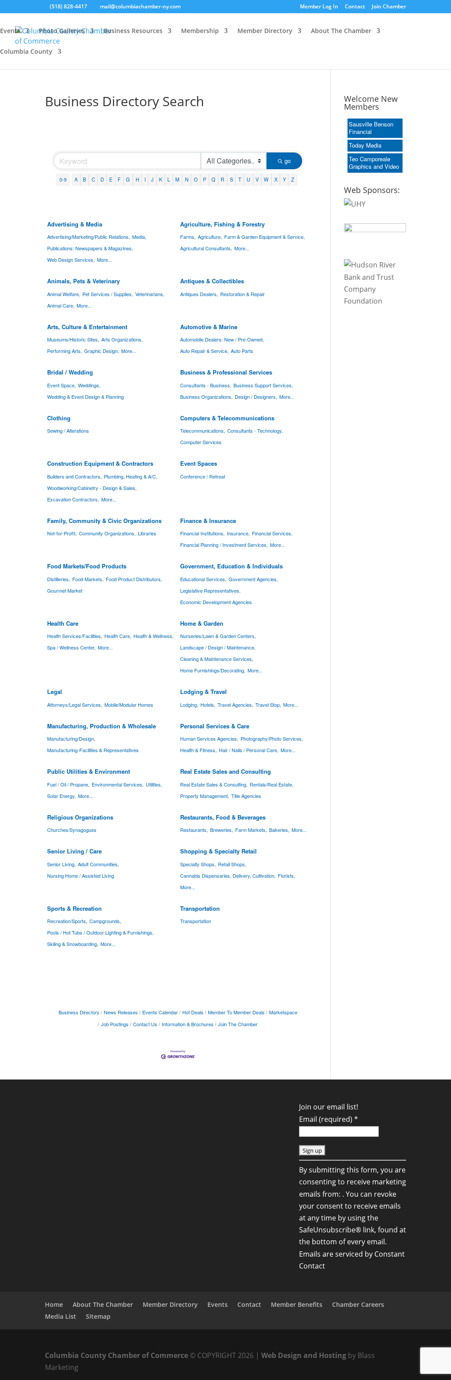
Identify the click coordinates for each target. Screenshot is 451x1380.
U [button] (248, 179)
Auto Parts (242, 350)
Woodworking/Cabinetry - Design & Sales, (92, 487)
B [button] (84, 179)
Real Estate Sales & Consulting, (214, 784)
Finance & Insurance (208, 520)
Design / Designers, (256, 396)
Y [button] (284, 179)
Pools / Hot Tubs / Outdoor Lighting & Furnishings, (100, 932)
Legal (54, 691)
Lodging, (189, 704)
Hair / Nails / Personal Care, (248, 749)
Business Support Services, (263, 385)
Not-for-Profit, (62, 533)
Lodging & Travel (203, 691)
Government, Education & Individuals (231, 566)
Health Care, (117, 635)
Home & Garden (201, 623)
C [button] (93, 179)
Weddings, (89, 385)
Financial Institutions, (202, 533)
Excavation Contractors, (73, 499)
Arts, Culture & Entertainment (87, 327)
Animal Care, (60, 305)
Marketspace (283, 1012)
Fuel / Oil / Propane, (68, 784)
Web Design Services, (71, 259)
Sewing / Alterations (68, 430)
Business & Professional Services (226, 372)
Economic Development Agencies (216, 601)
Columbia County (26, 52)
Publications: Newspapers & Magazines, (90, 248)
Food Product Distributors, (134, 578)
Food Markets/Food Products (86, 566)
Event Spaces (198, 463)
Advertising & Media (74, 224)
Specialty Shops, (198, 864)
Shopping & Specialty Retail (218, 851)
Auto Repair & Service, (204, 350)
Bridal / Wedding (70, 372)
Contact (355, 7)
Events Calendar (160, 1012)
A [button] (76, 179)
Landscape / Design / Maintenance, (217, 647)
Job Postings (115, 1024)
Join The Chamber (238, 1024)
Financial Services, (272, 533)
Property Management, (204, 795)
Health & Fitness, (198, 749)
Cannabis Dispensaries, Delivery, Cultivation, (228, 875)
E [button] (110, 179)
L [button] (168, 179)
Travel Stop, (268, 704)
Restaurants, (194, 829)
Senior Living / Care (74, 851)
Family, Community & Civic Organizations (104, 520)
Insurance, (238, 533)
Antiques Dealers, (199, 293)
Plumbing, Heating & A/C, (130, 476)
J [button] (152, 179)
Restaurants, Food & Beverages (223, 817)
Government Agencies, (253, 578)
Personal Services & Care (214, 726)
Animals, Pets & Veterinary (83, 281)
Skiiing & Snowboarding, (72, 943)
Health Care (62, 623)
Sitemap (98, 1316)
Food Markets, (88, 578)
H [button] (137, 179)
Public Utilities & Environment (88, 771)
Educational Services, (203, 578)
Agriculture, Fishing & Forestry (222, 224)
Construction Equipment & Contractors (100, 463)
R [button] (222, 179)
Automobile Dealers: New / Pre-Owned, (222, 339)
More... (104, 259)
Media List (60, 1316)
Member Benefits (296, 1304)
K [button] (160, 179)
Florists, (286, 875)
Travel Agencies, (235, 704)
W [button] (266, 179)
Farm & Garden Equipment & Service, (264, 236)
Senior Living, (61, 864)
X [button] (275, 179)
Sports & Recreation (74, 908)
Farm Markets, (251, 829)
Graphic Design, (101, 350)
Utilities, (154, 784)
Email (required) (328, 1119)
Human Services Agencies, (209, 738)
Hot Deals (192, 1012)
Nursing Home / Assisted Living (80, 875)
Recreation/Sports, (67, 920)
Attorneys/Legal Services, (74, 704)
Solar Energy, (61, 795)
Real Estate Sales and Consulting (225, 771)
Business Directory (79, 1012)
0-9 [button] (63, 179)
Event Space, (61, 385)
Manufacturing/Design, (71, 738)
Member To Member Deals (236, 1012)
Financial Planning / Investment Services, (224, 544)
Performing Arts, (64, 350)
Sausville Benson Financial (371, 128)
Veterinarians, (149, 293)
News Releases (121, 1012)
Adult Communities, (98, 864)
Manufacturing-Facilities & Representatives (93, 749)
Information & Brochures (188, 1024)
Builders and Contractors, (74, 476)
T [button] (239, 179)
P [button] (204, 179)
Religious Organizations (80, 817)
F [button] (119, 179)
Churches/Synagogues (71, 829)
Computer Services (201, 441)
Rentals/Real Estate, (271, 784)
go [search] (288, 160)
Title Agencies (246, 795)
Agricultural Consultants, (206, 248)
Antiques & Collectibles (212, 281)
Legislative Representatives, (210, 590)
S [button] (231, 179)
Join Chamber (389, 7)
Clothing (58, 418)
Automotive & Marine (208, 327)
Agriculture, (210, 236)
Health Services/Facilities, (74, 635)
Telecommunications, (202, 430)
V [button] (257, 179)
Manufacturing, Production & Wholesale (101, 726)
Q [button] (213, 179)
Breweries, (221, 829)
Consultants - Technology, (255, 430)
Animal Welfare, (63, 293)
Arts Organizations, (122, 339)
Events (10, 31)
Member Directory (264, 31)
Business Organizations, (206, 396)
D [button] (102, 179)
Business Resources (133, 31)
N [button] (187, 179)
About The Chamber (341, 31)
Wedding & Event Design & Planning (85, 396)
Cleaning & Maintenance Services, (216, 658)
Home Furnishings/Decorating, (212, 670)
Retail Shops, (232, 864)
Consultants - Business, (205, 385)
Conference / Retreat (202, 476)
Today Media (365, 145)
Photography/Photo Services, (271, 738)
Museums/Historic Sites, (73, 339)
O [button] (196, 179)
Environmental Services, (118, 784)
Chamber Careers (358, 1304)
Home (54, 1304)
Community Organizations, (107, 533)
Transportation (200, 908)
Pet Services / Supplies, (107, 293)
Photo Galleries (62, 31)
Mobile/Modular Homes (128, 704)
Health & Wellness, (153, 635)
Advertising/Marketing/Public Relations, (88, 236)
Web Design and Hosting (303, 1355)
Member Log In (319, 7)
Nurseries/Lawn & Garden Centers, (218, 635)
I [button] (145, 179)
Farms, (188, 236)
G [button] (128, 179)
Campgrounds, (105, 920)
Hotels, (207, 704)
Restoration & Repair (242, 293)
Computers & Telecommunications (227, 418)
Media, (139, 236)
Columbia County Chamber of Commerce (116, 1355)
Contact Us (145, 1024)
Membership (200, 31)
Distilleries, (58, 578)
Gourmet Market (64, 590)
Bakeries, (279, 829)
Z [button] (292, 179)
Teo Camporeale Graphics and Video (374, 163)
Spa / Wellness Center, (71, 647)
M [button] (177, 179)
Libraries (147, 533)
